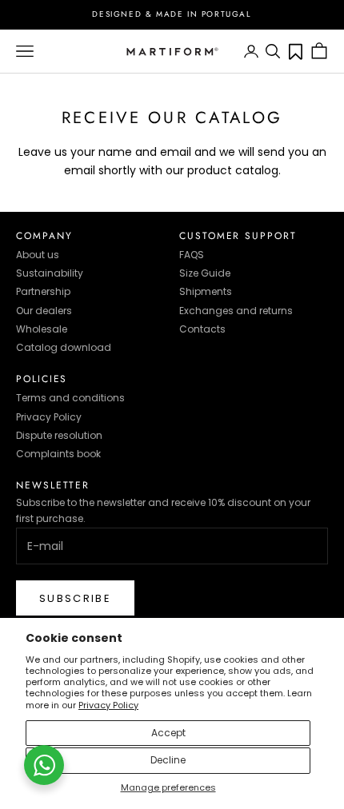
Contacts (202, 329)
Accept (168, 732)
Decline (168, 760)
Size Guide (204, 273)
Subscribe (75, 598)
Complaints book (58, 453)
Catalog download (63, 347)
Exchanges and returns (236, 310)
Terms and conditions (70, 397)
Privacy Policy (108, 705)
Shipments (205, 291)
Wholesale (41, 329)
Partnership (43, 291)
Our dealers (44, 310)
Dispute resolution (59, 435)
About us (37, 254)
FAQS (191, 254)
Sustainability (49, 273)
